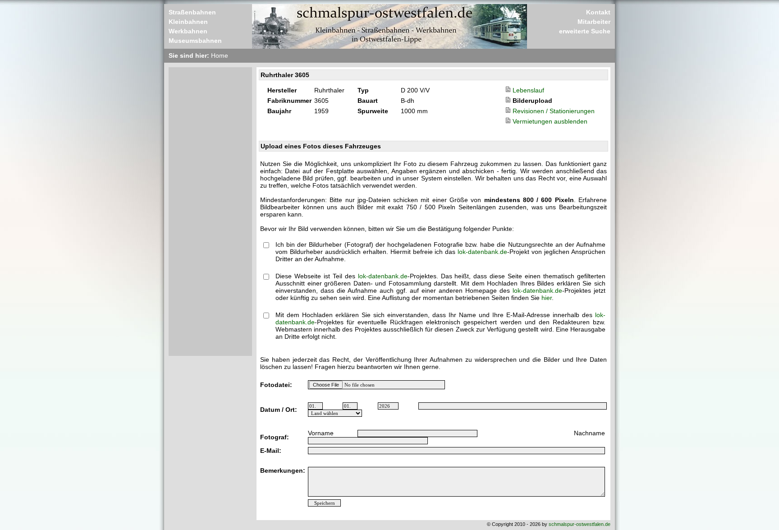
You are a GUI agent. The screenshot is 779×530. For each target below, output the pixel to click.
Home (219, 55)
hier (546, 297)
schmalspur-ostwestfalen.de (579, 524)
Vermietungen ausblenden (550, 121)
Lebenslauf (528, 90)
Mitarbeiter (593, 21)
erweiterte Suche (584, 31)
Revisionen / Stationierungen (554, 111)
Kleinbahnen (188, 21)
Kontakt (598, 12)
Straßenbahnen (192, 12)
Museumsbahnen (195, 40)
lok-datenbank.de (482, 251)
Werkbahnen (188, 31)
